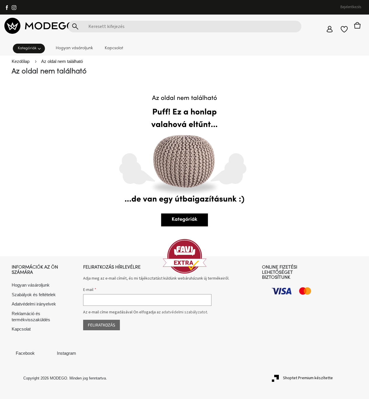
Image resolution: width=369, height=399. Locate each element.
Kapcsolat (21, 328)
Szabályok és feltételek (34, 294)
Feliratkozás (101, 324)
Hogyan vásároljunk (31, 285)
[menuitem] (31, 48)
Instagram (66, 353)
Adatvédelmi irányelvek (34, 303)
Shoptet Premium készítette (308, 378)
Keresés (75, 26)
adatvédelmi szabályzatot (184, 312)
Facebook (25, 353)
